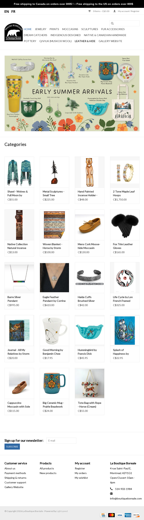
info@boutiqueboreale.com (126, 498)
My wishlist (81, 477)
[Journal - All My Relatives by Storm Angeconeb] (19, 330)
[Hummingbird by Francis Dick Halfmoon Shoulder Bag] (89, 330)
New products (48, 473)
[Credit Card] (103, 515)
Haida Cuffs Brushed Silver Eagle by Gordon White (87, 299)
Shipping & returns (15, 477)
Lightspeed (62, 511)
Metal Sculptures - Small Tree (53, 193)
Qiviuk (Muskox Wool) (55, 41)
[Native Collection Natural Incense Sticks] (19, 224)
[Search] (112, 23)
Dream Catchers (35, 35)
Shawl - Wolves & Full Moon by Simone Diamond (18, 193)
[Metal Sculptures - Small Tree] (54, 172)
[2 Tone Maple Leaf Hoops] (125, 172)
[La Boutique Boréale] (13, 32)
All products (47, 468)
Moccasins (70, 29)
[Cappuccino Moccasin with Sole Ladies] (19, 383)
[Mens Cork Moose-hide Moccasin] (89, 224)
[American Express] (127, 515)
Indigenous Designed (65, 35)
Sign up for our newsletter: (24, 440)
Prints (54, 29)
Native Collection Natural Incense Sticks (18, 246)
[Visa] (119, 515)
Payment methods (15, 473)
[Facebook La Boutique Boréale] (130, 441)
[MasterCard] (111, 515)
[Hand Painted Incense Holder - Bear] (89, 172)
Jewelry (40, 29)
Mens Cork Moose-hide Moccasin (89, 246)
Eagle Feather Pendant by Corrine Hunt (54, 299)
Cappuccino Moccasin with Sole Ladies (19, 404)
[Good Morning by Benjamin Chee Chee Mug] (54, 330)
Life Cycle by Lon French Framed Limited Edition (123, 299)
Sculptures (89, 29)
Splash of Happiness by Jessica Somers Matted (122, 352)
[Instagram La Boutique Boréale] (137, 441)
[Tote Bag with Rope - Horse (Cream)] (89, 383)
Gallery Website (110, 41)
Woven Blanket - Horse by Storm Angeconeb (52, 246)
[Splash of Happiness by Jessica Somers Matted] (125, 330)
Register (80, 468)
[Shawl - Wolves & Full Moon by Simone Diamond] (19, 172)
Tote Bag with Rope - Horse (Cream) (89, 404)
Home (28, 29)
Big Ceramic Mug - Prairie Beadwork (53, 404)
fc (13, 11)
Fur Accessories (113, 29)
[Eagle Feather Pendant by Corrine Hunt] (54, 277)
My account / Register (129, 11)
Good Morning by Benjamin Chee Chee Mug (53, 352)
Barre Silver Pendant (14, 298)
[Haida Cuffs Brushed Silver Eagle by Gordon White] (89, 277)
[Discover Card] (136, 515)
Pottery (30, 41)
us (6, 11)
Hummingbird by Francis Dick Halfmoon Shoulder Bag (89, 352)
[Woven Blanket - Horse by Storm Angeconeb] (54, 224)
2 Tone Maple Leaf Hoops (124, 193)
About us (9, 468)
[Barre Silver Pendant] (19, 277)
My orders (81, 473)
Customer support (15, 482)
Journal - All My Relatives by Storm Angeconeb (18, 352)
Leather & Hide (85, 41)
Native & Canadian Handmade (105, 35)
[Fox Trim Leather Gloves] (125, 224)
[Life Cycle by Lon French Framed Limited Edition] (125, 277)
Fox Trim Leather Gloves (123, 246)
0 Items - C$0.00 (101, 11)
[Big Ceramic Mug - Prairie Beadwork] (54, 383)
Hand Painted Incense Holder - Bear (87, 193)
